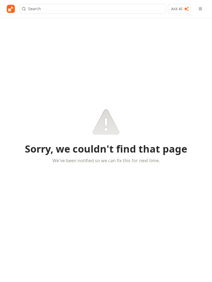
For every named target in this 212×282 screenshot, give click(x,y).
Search (34, 8)
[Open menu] (200, 9)
